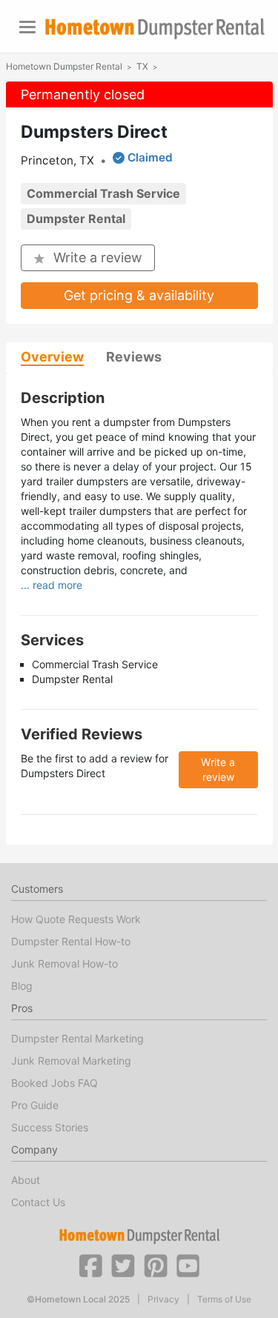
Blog (22, 985)
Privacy (163, 1299)
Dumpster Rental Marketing (77, 1038)
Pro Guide (35, 1105)
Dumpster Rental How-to (70, 941)
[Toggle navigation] (27, 27)
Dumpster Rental (76, 218)
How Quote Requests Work (76, 919)
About (25, 1180)
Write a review (97, 257)
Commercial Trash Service (103, 193)
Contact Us (38, 1202)
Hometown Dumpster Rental (64, 66)
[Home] (154, 28)
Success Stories (49, 1127)
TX (142, 66)
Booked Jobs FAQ (54, 1082)
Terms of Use (224, 1299)
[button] (90, 1264)
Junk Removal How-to (64, 963)
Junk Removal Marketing (71, 1060)
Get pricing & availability (139, 295)
